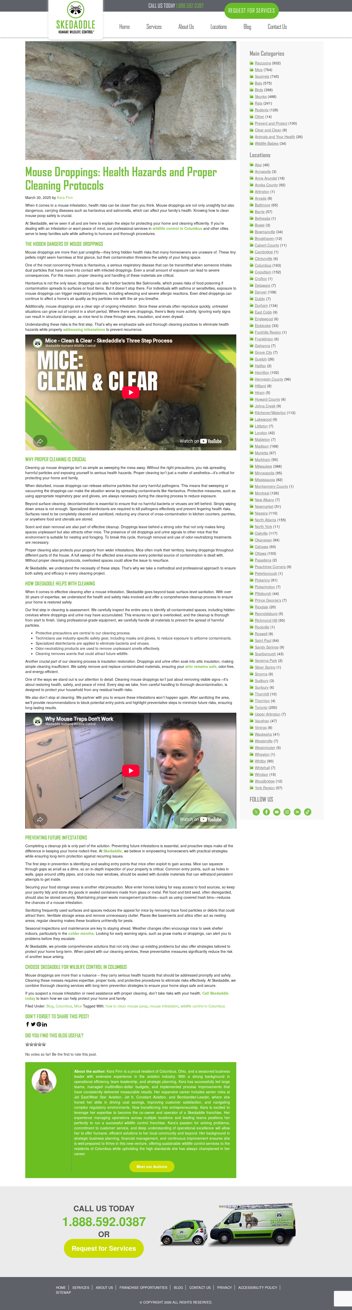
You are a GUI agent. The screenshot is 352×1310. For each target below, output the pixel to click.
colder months (81, 933)
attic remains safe (200, 666)
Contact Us (200, 1287)
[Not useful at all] (27, 1044)
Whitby (260, 760)
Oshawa (261, 546)
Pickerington (265, 586)
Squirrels (262, 76)
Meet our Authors (152, 1166)
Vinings (261, 727)
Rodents (262, 109)
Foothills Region (268, 332)
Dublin (260, 298)
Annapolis (263, 171)
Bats (258, 83)
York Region (265, 787)
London (261, 432)
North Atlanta (265, 519)
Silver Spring (265, 667)
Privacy (224, 1287)
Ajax (258, 164)
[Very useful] (44, 1044)
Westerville (264, 740)
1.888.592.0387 (190, 6)
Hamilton (262, 372)
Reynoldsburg (266, 613)
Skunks (261, 96)
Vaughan (262, 720)
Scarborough (265, 653)
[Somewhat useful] (31, 1044)
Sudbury (262, 680)
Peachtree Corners (270, 566)
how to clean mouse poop (127, 1006)
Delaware (262, 285)
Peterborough (266, 573)
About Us (104, 1287)
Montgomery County (271, 486)
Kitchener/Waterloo (270, 412)
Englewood (264, 318)
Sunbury (262, 687)
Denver (261, 292)
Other (259, 116)
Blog (50, 1006)
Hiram (260, 392)
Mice (78, 1006)
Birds (259, 89)
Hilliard (260, 385)
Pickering (262, 580)
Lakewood (263, 419)
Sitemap (63, 1292)
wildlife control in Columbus (177, 228)
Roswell (261, 633)
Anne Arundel (266, 178)
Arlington (262, 191)
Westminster (265, 747)
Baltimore (262, 204)
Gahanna (262, 345)
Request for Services (104, 1248)
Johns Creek (265, 405)
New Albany (264, 499)
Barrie (260, 211)
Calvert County (267, 245)
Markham (262, 459)
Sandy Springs (267, 647)
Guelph (261, 359)
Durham (261, 305)
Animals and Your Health (275, 136)
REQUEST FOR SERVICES (251, 10)
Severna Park (266, 660)
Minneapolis (264, 472)
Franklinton (264, 338)
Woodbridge (265, 781)
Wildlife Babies (267, 143)
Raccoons (263, 62)
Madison (262, 446)
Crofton (261, 278)
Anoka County (266, 184)
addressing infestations (84, 329)
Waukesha (263, 734)
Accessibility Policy (257, 1287)
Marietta (261, 452)
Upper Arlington (267, 714)
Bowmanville (265, 231)
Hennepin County (269, 379)
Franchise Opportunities (143, 1287)
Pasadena (263, 559)
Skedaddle (112, 850)
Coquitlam (263, 271)
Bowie (260, 225)
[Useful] (35, 1044)
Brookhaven (264, 238)
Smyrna (261, 673)
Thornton (262, 700)
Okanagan (263, 539)
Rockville (262, 626)
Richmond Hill (266, 620)
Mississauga (265, 479)
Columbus (64, 1006)
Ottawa (260, 553)
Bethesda (262, 218)
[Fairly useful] (40, 1044)
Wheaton (262, 754)
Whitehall (262, 767)
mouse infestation (164, 1006)
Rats (258, 103)
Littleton (261, 426)
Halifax (260, 365)
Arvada (260, 198)
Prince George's (268, 600)
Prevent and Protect (271, 123)
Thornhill (262, 693)
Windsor (261, 774)
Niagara (261, 513)
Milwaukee (263, 466)
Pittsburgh (263, 593)
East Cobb (263, 312)
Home (61, 1287)
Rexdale (261, 606)
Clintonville (263, 258)
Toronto (261, 707)
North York (263, 526)
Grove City (263, 352)
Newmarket (264, 506)
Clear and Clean (268, 129)
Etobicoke (263, 325)
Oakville (261, 533)
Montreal (262, 493)
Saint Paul (263, 640)
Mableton (262, 439)
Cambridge (264, 251)
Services (80, 1287)
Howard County (267, 399)
